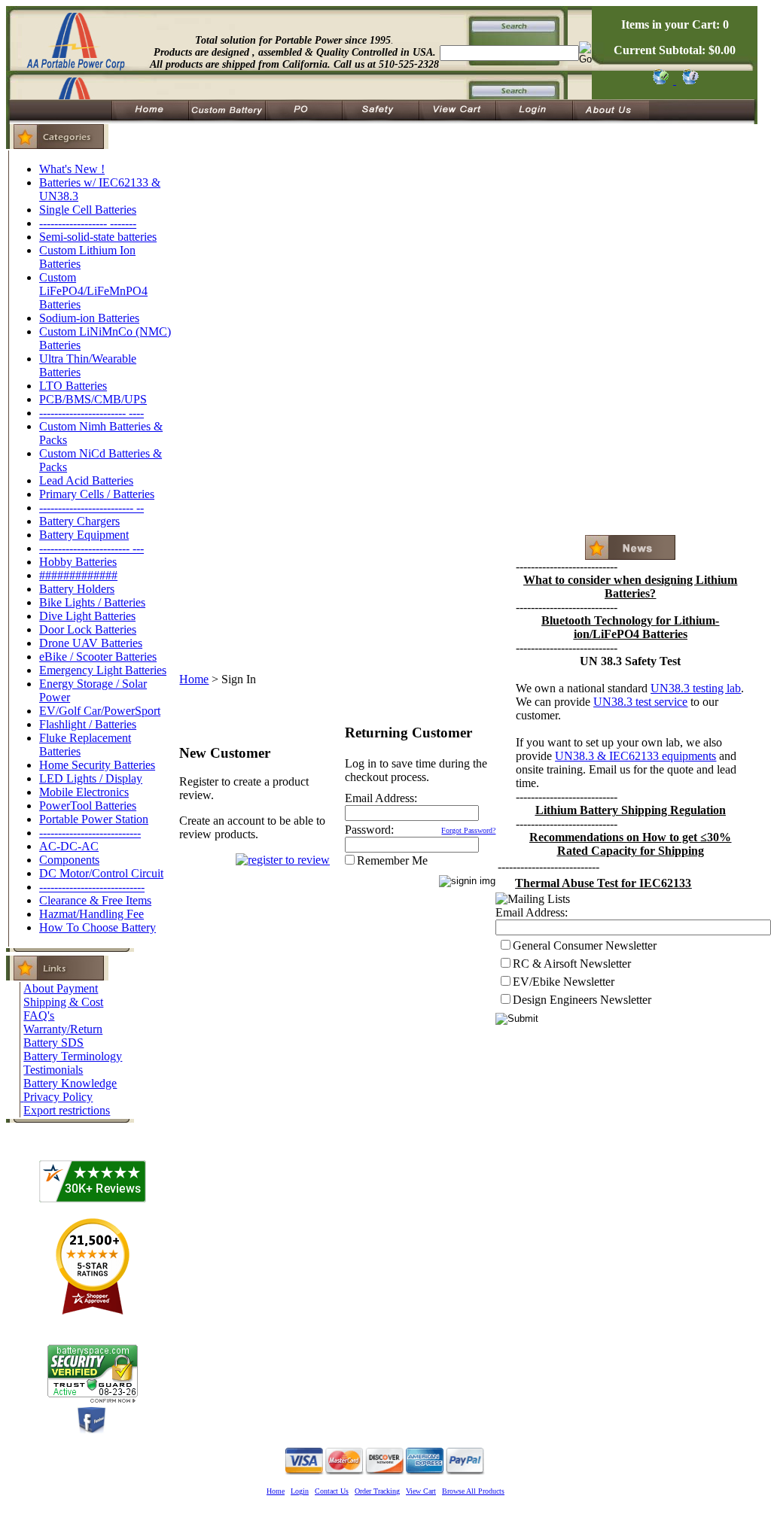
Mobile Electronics (84, 792)
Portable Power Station (93, 819)
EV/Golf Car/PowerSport (99, 710)
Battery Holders (76, 588)
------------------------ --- (91, 548)
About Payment (60, 988)
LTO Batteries (73, 385)
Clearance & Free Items (95, 900)
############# (78, 575)
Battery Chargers (79, 521)
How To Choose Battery (97, 927)
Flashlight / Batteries (87, 724)
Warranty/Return (62, 1029)
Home (194, 679)
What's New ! (72, 169)
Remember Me (392, 860)
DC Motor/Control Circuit (101, 873)
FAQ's (38, 1015)
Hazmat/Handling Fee (91, 913)
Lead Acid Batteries (86, 480)
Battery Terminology (72, 1056)
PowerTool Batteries (87, 805)
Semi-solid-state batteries (98, 236)
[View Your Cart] (687, 80)
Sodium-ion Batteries (89, 318)
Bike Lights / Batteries (92, 602)
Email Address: (381, 798)
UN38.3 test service (640, 701)
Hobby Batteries (78, 561)
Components (69, 859)
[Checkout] (660, 80)
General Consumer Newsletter (585, 945)
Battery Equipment (84, 534)
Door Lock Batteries (87, 629)
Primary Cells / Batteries (96, 494)
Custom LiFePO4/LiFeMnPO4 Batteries (93, 291)
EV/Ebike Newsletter (563, 981)
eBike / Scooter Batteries (98, 656)
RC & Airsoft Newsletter (572, 963)
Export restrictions (66, 1110)
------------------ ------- (87, 223)
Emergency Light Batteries (102, 670)
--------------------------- (90, 832)
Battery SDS (53, 1042)
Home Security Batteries (97, 764)
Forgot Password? (468, 830)
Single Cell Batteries (87, 209)
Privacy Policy (58, 1096)
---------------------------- (92, 886)
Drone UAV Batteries (90, 643)
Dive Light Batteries (87, 616)
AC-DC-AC (69, 846)
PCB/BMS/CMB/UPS (93, 399)
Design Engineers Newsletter (582, 999)
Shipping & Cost (63, 1002)
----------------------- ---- (91, 412)
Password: (369, 829)
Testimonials (53, 1069)
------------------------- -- (91, 507)
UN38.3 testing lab (696, 688)
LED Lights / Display (90, 778)
